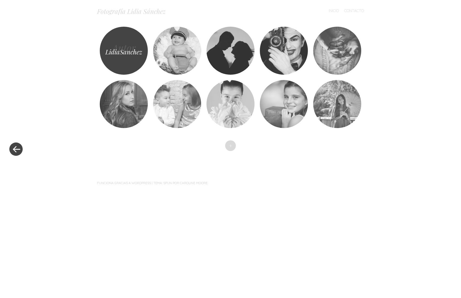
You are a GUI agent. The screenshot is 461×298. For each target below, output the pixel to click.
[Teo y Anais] (177, 104)
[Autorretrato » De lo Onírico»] (337, 51)
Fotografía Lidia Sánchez (131, 11)
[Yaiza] (337, 104)
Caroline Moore (194, 183)
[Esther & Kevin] (230, 51)
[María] (284, 104)
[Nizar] (177, 51)
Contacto (354, 10)
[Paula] (230, 104)
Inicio (334, 10)
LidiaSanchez (123, 51)
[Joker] (284, 51)
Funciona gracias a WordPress (124, 183)
